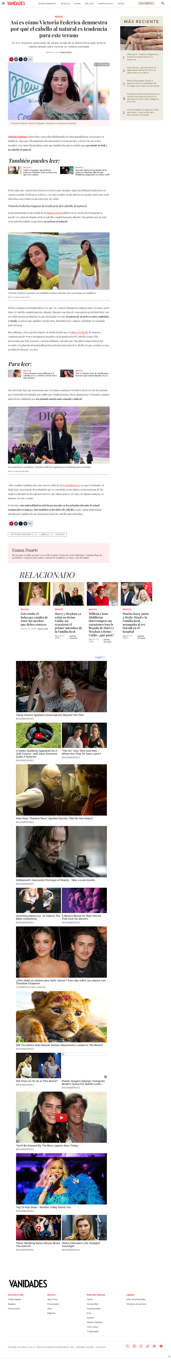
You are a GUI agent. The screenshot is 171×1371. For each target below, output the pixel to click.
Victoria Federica (21, 534)
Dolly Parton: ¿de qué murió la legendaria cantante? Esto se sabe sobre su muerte (141, 70)
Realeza (65, 3)
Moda (78, 3)
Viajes (121, 3)
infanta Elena (54, 212)
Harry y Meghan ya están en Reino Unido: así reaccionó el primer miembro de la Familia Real (68, 622)
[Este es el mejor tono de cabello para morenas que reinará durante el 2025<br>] (66, 373)
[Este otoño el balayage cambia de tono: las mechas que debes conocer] (34, 594)
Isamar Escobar (73, 637)
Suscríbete (146, 3)
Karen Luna (43, 628)
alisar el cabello (79, 332)
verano (60, 534)
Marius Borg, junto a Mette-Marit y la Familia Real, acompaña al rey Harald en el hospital (136, 622)
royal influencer (71, 485)
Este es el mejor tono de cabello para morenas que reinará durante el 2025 (91, 374)
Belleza (89, 3)
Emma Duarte (66, 52)
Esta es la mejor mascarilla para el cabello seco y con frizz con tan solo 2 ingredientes (40, 375)
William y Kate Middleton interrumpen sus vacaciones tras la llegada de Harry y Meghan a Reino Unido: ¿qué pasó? (101, 624)
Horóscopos (105, 3)
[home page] (16, 3)
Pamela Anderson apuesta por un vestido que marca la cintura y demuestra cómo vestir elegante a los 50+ (143, 98)
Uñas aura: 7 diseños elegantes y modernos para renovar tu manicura (143, 57)
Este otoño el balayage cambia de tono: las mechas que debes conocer (34, 619)
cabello (44, 534)
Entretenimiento (47, 3)
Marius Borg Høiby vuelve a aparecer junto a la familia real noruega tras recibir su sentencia (143, 83)
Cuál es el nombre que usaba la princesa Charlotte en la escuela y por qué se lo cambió (40, 172)
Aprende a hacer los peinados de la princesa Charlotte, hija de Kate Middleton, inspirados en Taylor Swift (92, 172)
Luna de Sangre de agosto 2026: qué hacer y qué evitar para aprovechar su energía (143, 112)
